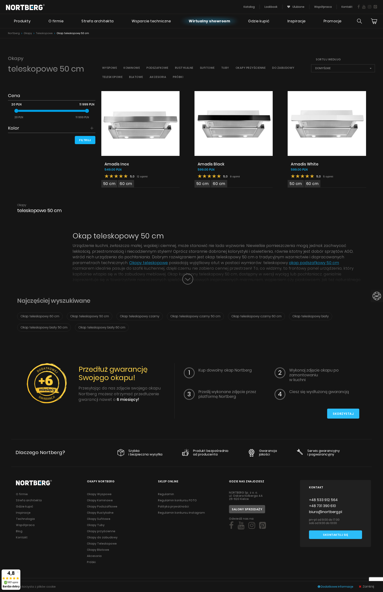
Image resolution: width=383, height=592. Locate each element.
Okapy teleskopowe (148, 263)
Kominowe (131, 68)
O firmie (55, 21)
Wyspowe (109, 68)
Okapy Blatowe (98, 550)
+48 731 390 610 (322, 505)
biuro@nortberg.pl (325, 511)
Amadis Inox (117, 164)
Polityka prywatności (173, 506)
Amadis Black (211, 164)
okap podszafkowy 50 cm (314, 263)
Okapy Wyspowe (99, 494)
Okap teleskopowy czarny (139, 316)
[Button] (187, 279)
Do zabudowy (283, 68)
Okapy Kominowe (100, 500)
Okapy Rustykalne (100, 513)
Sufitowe (207, 68)
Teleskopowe (44, 33)
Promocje (333, 21)
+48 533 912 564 (323, 499)
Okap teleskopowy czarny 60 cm (256, 316)
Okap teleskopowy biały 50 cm (44, 327)
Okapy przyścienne (251, 68)
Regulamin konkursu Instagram (181, 513)
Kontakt (347, 7)
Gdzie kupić (258, 21)
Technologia (25, 519)
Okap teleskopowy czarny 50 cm (195, 316)
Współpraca (323, 7)
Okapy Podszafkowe (102, 506)
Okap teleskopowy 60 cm (40, 316)
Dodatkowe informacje (337, 587)
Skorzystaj (343, 414)
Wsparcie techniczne (151, 21)
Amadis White (304, 164)
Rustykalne (184, 68)
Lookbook (271, 7)
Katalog (249, 7)
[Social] (358, 7)
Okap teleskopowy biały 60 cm (101, 327)
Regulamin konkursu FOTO (177, 500)
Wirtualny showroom (209, 21)
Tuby (225, 68)
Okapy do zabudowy (102, 537)
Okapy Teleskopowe (102, 544)
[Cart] (374, 21)
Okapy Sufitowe (98, 519)
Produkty (22, 21)
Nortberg (14, 33)
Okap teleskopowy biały (310, 316)
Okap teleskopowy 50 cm (73, 33)
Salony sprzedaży (247, 509)
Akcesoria (158, 77)
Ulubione (298, 7)
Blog (19, 531)
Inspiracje (296, 21)
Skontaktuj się (335, 535)
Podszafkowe (157, 68)
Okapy (28, 33)
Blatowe (136, 77)
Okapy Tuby (96, 525)
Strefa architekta (97, 21)
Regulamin (166, 494)
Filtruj (85, 140)
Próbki (178, 77)
